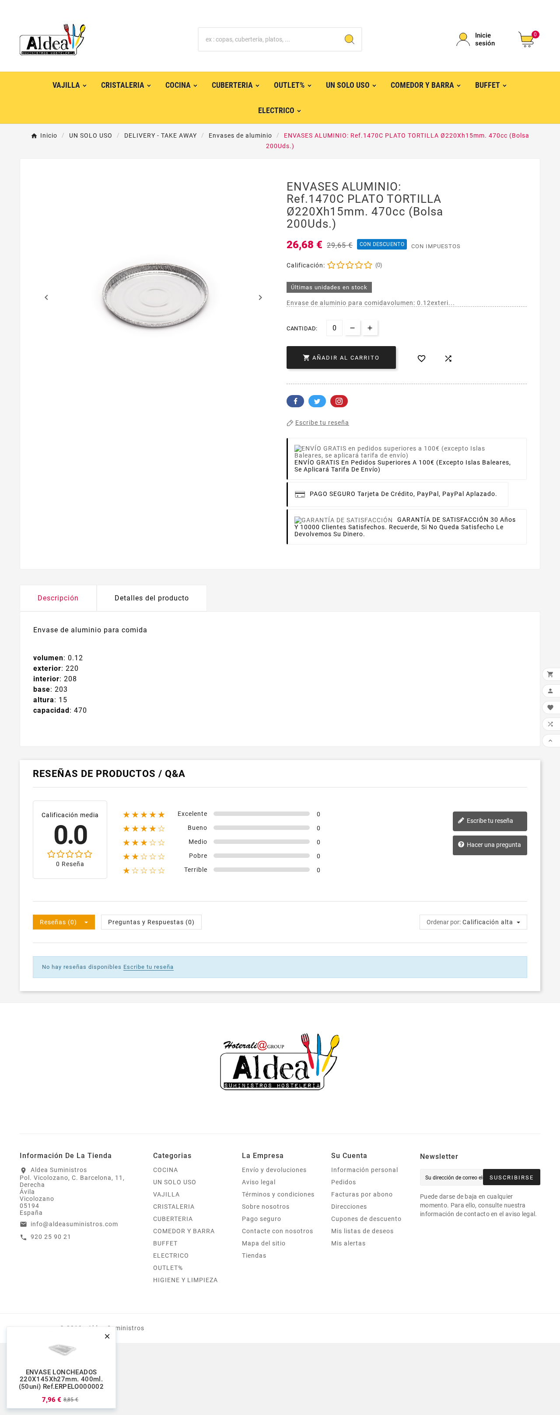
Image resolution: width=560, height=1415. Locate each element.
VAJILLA (166, 1194)
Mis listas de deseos (362, 1231)
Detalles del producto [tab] (152, 598)
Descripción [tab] (58, 598)
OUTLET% (168, 1267)
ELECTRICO (171, 1255)
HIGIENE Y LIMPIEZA (185, 1279)
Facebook (295, 401)
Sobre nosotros (266, 1206)
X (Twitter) (317, 401)
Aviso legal (259, 1182)
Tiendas (254, 1255)
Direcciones (349, 1206)
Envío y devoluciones (274, 1169)
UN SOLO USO (174, 1182)
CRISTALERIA (174, 1206)
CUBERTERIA (173, 1218)
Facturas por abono (362, 1194)
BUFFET (165, 1243)
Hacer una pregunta (493, 844)
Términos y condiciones (278, 1194)
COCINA (165, 1169)
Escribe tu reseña (489, 820)
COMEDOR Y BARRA (184, 1231)
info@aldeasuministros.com (74, 1224)
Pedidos (343, 1182)
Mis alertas (348, 1243)
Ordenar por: (444, 922)
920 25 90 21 (51, 1236)
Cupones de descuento (366, 1218)
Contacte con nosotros (277, 1231)
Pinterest (339, 401)
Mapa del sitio (264, 1243)
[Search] (349, 39)
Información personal (364, 1169)
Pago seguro (261, 1218)
